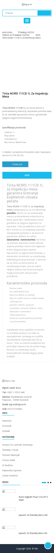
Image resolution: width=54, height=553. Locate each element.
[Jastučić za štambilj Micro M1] (9, 533)
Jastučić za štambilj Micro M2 (33, 515)
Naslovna (7, 32)
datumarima (13, 239)
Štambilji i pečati (26, 32)
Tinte (37, 35)
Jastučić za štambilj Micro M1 (33, 533)
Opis (27, 175)
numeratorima (28, 239)
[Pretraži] (44, 13)
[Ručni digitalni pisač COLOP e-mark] (9, 496)
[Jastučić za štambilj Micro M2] (9, 514)
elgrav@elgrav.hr (17, 404)
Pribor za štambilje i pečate (15, 35)
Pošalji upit (17, 164)
